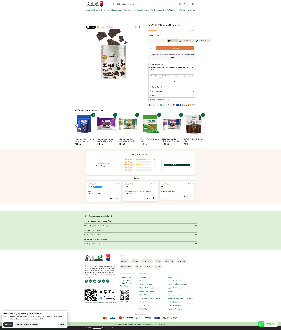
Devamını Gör (172, 82)
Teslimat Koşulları (146, 284)
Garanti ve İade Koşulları (177, 284)
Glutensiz (124, 261)
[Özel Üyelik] (180, 4)
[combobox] (143, 4)
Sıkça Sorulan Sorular (176, 281)
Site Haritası (144, 305)
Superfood (169, 261)
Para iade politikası (175, 295)
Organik (135, 261)
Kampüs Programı (175, 309)
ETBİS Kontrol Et (124, 301)
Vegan (158, 261)
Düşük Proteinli (126, 266)
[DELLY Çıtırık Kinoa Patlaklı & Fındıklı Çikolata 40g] (84, 124)
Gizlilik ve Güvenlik (146, 291)
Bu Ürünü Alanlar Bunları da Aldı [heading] (89, 110)
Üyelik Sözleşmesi (175, 288)
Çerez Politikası (145, 302)
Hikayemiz (143, 281)
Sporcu (138, 266)
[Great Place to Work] (101, 4)
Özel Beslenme (97, 328)
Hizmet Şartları (145, 295)
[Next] (204, 126)
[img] (92, 184)
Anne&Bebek (147, 261)
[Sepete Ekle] (93, 115)
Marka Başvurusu (174, 302)
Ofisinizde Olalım (174, 305)
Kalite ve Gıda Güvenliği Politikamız (181, 298)
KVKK (170, 291)
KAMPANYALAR (145, 277)
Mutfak (158, 266)
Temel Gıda (181, 261)
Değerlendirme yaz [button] (177, 165)
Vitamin (148, 266)
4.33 (108, 164)
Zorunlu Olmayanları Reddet (27, 324)
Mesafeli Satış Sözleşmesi (149, 288)
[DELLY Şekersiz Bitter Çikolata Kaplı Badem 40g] (128, 124)
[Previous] (76, 126)
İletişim (171, 277)
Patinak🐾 (143, 309)
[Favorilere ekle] (135, 27)
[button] (192, 4)
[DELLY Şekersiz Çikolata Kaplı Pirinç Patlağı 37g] (106, 124)
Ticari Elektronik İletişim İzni (150, 298)
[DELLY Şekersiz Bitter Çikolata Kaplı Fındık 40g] (172, 124)
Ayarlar (61, 324)
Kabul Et (8, 324)
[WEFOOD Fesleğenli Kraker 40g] (150, 124)
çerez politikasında (10, 319)
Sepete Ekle (175, 48)
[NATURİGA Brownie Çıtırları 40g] (194, 124)
